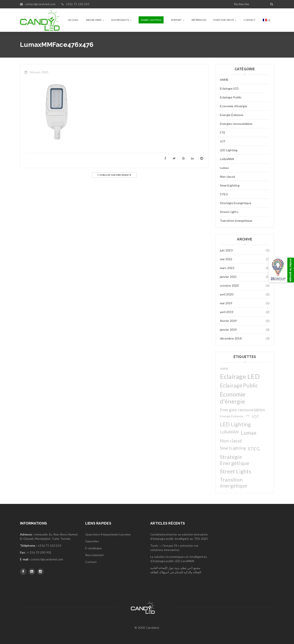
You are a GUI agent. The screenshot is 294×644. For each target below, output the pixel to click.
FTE (223, 132)
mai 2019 (226, 303)
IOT (223, 141)
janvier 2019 (228, 329)
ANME (224, 79)
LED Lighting (229, 150)
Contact (91, 562)
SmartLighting (230, 185)
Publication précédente (116, 175)
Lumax (224, 168)
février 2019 (228, 321)
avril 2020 (227, 294)
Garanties (92, 541)
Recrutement (94, 555)
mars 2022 (227, 268)
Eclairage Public (231, 97)
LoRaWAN (227, 159)
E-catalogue (93, 548)
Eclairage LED (229, 88)
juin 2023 (226, 250)
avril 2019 (227, 312)
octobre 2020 (229, 285)
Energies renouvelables (236, 123)
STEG (224, 194)
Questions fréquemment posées (108, 534)
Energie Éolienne (231, 115)
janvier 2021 (228, 276)
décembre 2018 (231, 338)
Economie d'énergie (233, 106)
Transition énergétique (236, 220)
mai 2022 (226, 259)
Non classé (227, 176)
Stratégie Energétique (235, 203)
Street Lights (229, 212)
